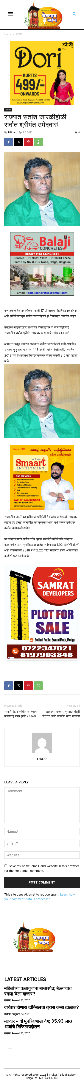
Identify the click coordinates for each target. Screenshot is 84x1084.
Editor (11, 132)
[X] (18, 142)
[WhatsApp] (38, 142)
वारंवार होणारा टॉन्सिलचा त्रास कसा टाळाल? (41, 1007)
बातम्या (19, 34)
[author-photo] (42, 753)
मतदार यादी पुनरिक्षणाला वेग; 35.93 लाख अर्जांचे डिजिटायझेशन (38, 1023)
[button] (74, 14)
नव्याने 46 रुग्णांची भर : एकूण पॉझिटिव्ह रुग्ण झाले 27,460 (20, 714)
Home (8, 34)
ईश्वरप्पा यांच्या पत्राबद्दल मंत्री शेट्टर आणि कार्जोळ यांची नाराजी (61, 714)
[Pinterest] (28, 142)
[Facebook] (8, 142)
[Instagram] (20, 962)
